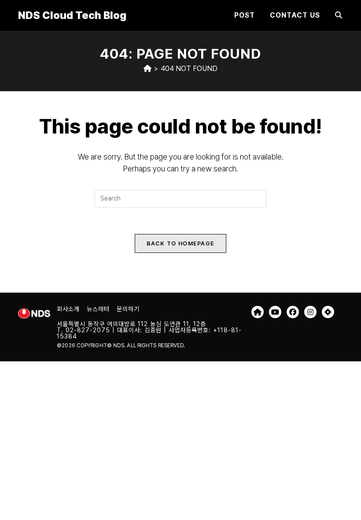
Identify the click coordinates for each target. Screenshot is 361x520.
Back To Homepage (181, 243)
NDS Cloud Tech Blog (72, 15)
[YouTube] (275, 312)
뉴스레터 (98, 308)
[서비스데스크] (328, 312)
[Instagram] (310, 312)
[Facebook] (293, 312)
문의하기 (128, 308)
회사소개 (68, 308)
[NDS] (257, 312)
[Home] (147, 68)
